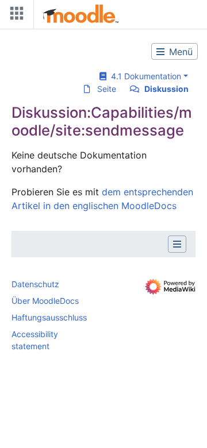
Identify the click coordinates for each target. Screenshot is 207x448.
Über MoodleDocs (45, 301)
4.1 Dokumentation (143, 76)
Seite (106, 89)
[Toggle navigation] (14, 16)
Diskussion (166, 89)
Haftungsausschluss (49, 317)
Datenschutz (35, 284)
